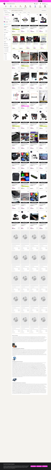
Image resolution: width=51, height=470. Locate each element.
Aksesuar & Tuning (14, 8)
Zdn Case (29, 12)
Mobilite (21, 12)
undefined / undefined (7, 12)
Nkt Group (24, 12)
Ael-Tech (17, 12)
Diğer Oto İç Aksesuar (23, 8)
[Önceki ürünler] (12, 42)
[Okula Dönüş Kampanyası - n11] (25, 1)
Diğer (13, 12)
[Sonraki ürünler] (47, 42)
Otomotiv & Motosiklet (8, 8)
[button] (16, 61)
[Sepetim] (40, 3)
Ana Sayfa (4, 8)
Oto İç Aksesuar (19, 8)
